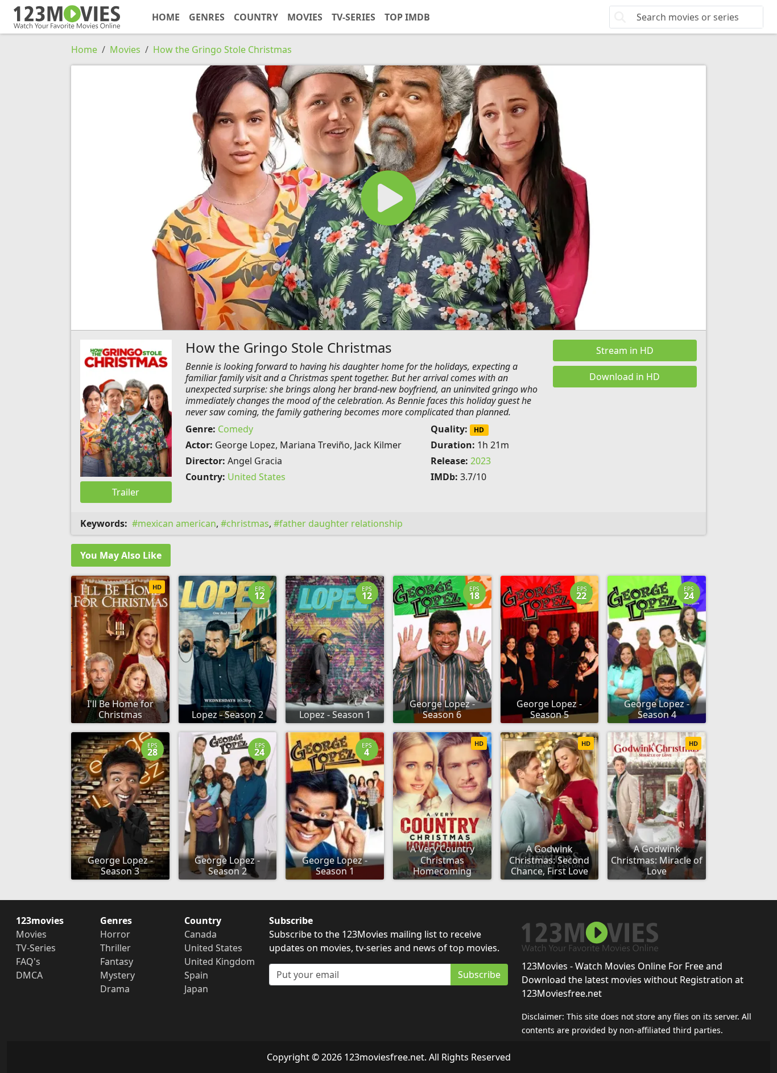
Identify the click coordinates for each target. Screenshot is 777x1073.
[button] (388, 197)
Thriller (115, 948)
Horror (115, 934)
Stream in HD (625, 350)
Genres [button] (207, 17)
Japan (196, 989)
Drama (115, 989)
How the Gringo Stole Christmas (222, 49)
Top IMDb (407, 17)
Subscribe (479, 974)
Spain (196, 975)
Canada (200, 934)
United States (257, 477)
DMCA (29, 975)
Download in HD (624, 376)
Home (166, 17)
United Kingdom (219, 961)
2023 (480, 461)
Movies (305, 17)
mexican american (177, 523)
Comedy (235, 429)
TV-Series (353, 17)
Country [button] (256, 17)
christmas (247, 523)
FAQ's (28, 961)
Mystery (117, 975)
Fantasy (116, 961)
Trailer (125, 492)
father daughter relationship (341, 523)
